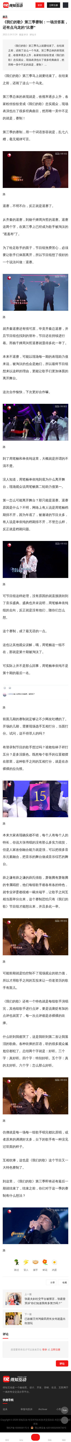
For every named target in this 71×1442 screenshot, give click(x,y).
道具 (5, 1409)
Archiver (42, 1409)
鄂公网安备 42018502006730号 (50, 1427)
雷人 (26, 1269)
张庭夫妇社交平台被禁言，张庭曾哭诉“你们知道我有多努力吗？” (45, 1301)
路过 (16, 1269)
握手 (35, 1269)
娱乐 (5, 16)
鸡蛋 (54, 1269)
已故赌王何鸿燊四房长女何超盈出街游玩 (45, 1321)
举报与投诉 (26, 1409)
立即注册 (53, 5)
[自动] (64, 1410)
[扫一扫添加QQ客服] (64, 1420)
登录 (40, 5)
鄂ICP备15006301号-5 (18, 1427)
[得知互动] (13, 5)
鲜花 (45, 1269)
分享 (52, 1282)
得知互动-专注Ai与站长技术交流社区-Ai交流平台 (42, 1419)
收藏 (64, 1282)
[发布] (35, 1437)
